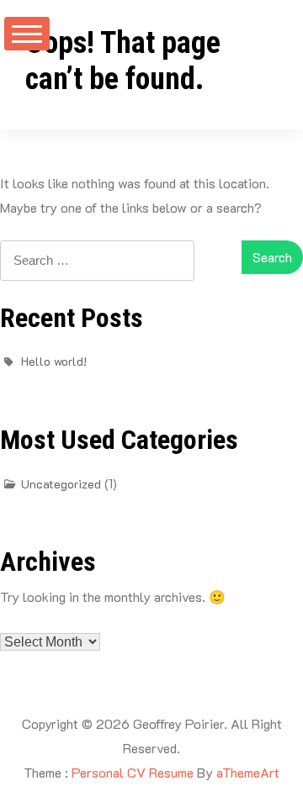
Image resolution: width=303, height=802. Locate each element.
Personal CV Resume (133, 772)
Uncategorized (61, 484)
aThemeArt (247, 772)
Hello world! (54, 361)
